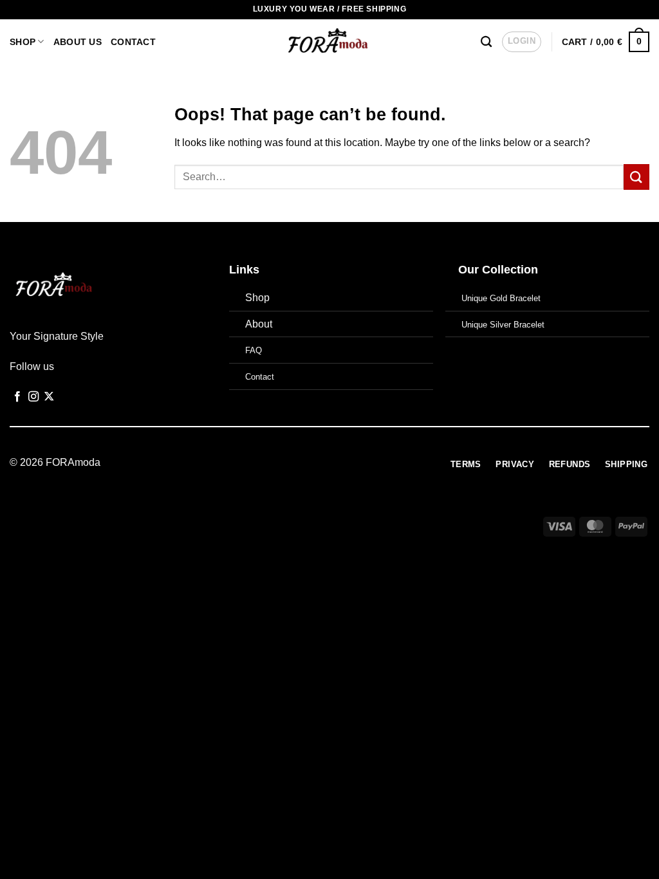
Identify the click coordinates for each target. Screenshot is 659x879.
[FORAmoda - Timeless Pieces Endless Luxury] (330, 42)
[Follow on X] (49, 397)
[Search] (486, 42)
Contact (133, 42)
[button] (521, 42)
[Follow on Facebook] (17, 397)
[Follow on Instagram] (33, 397)
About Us (77, 42)
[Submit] (636, 176)
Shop (22, 42)
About (258, 324)
